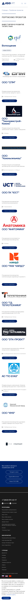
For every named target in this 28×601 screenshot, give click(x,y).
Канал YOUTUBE (14, 481)
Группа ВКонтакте (14, 476)
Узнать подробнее (9, 64)
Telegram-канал (13, 472)
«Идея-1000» (6, 50)
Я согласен (6, 598)
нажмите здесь (11, 595)
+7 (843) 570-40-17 (9, 500)
